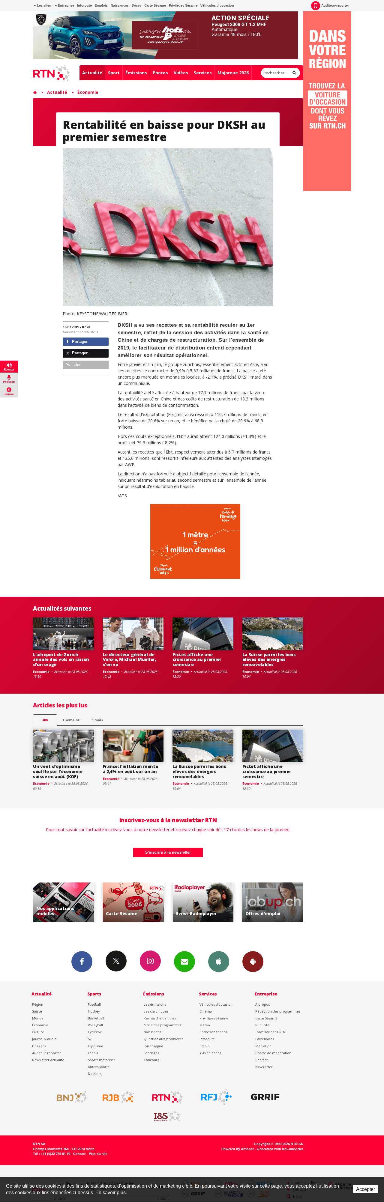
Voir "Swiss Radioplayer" (133, 902)
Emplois (101, 5)
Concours (151, 1060)
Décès (136, 5)
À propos (262, 1004)
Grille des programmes (162, 1025)
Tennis (93, 1053)
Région (37, 1004)
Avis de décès (210, 1053)
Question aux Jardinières (163, 1039)
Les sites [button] (43, 5)
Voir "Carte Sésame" (63, 902)
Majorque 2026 (233, 73)
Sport (114, 73)
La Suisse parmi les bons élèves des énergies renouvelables (269, 660)
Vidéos (181, 73)
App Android (252, 961)
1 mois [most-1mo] (97, 720)
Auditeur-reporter (335, 5)
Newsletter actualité (48, 1060)
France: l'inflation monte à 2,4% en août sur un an (130, 768)
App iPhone (218, 961)
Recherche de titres (160, 1018)
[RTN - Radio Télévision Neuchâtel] (167, 1097)
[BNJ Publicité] (69, 1097)
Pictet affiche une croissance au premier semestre (196, 660)
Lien (77, 364)
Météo (205, 1025)
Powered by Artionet (237, 1149)
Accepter (365, 1189)
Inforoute (84, 5)
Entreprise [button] (65, 5)
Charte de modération (273, 1053)
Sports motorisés (101, 1060)
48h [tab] (45, 720)
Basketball (96, 1018)
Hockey (94, 1011)
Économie (87, 92)
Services (203, 73)
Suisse (37, 1011)
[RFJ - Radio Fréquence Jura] (216, 1097)
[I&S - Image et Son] (167, 1116)
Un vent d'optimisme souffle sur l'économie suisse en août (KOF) (57, 771)
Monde (38, 1018)
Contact (261, 1060)
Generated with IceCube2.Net (280, 1149)
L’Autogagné (153, 1046)
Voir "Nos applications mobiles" (272, 902)
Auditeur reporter (46, 1053)
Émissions (136, 73)
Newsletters (184, 961)
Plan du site (98, 1154)
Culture (38, 1032)
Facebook (81, 961)
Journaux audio (44, 1039)
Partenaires (264, 1039)
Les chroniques (156, 1011)
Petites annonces (213, 1032)
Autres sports (98, 1067)
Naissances (120, 5)
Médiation (263, 1046)
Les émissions (155, 1004)
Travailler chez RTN (270, 1032)
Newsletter (264, 1067)
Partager (79, 341)
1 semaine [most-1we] (71, 720)
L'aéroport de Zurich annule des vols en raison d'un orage (61, 660)
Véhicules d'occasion (217, 5)
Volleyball (95, 1025)
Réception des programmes (277, 1011)
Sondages (151, 1053)
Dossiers (39, 1046)
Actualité (92, 73)
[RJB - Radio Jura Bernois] (118, 1097)
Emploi (205, 1046)
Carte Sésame (155, 5)
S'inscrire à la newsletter (168, 852)
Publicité (262, 1025)
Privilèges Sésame (183, 5)
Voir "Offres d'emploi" (202, 902)
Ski (90, 1039)
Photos (160, 73)
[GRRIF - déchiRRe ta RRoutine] (265, 1097)
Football (94, 1004)
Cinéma (206, 1011)
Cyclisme (95, 1032)
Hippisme (95, 1046)
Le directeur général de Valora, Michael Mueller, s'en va (129, 660)
